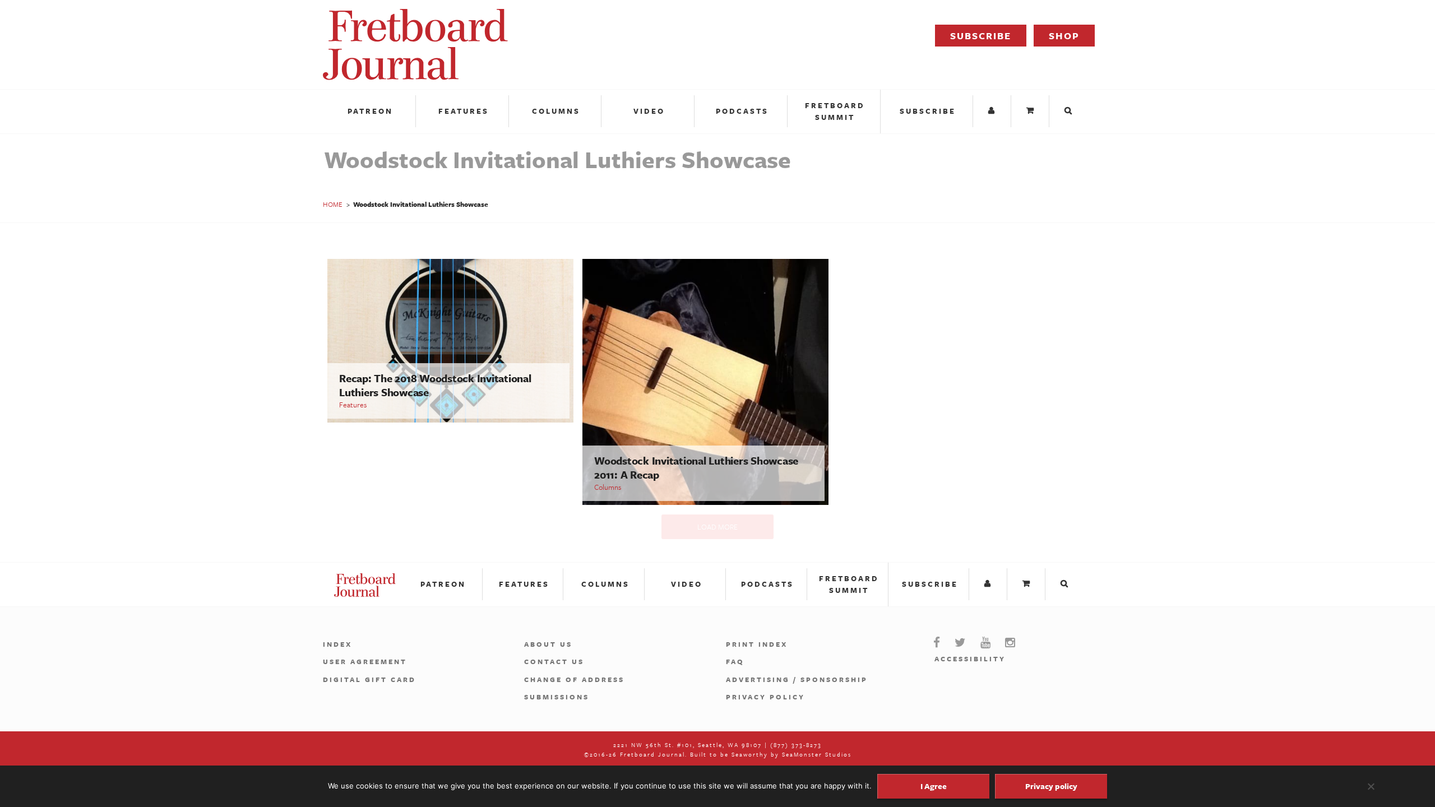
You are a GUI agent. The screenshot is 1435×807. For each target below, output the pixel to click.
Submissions (556, 697)
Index (337, 644)
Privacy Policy (765, 697)
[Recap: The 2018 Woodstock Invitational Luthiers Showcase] (450, 419)
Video (649, 111)
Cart (1031, 111)
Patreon (370, 111)
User (993, 111)
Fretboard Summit (835, 111)
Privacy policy (1051, 786)
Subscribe (980, 36)
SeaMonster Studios (816, 754)
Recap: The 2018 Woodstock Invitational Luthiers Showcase (435, 385)
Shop (1064, 36)
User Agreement (365, 661)
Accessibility (970, 658)
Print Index (757, 644)
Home (332, 204)
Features (463, 111)
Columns (556, 111)
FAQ (735, 661)
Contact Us (554, 661)
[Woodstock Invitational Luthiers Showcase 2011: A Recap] (705, 502)
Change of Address (574, 679)
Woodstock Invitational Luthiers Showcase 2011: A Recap (696, 467)
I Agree (933, 786)
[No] (1370, 786)
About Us (548, 644)
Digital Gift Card (369, 679)
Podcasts (742, 111)
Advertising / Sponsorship (797, 679)
